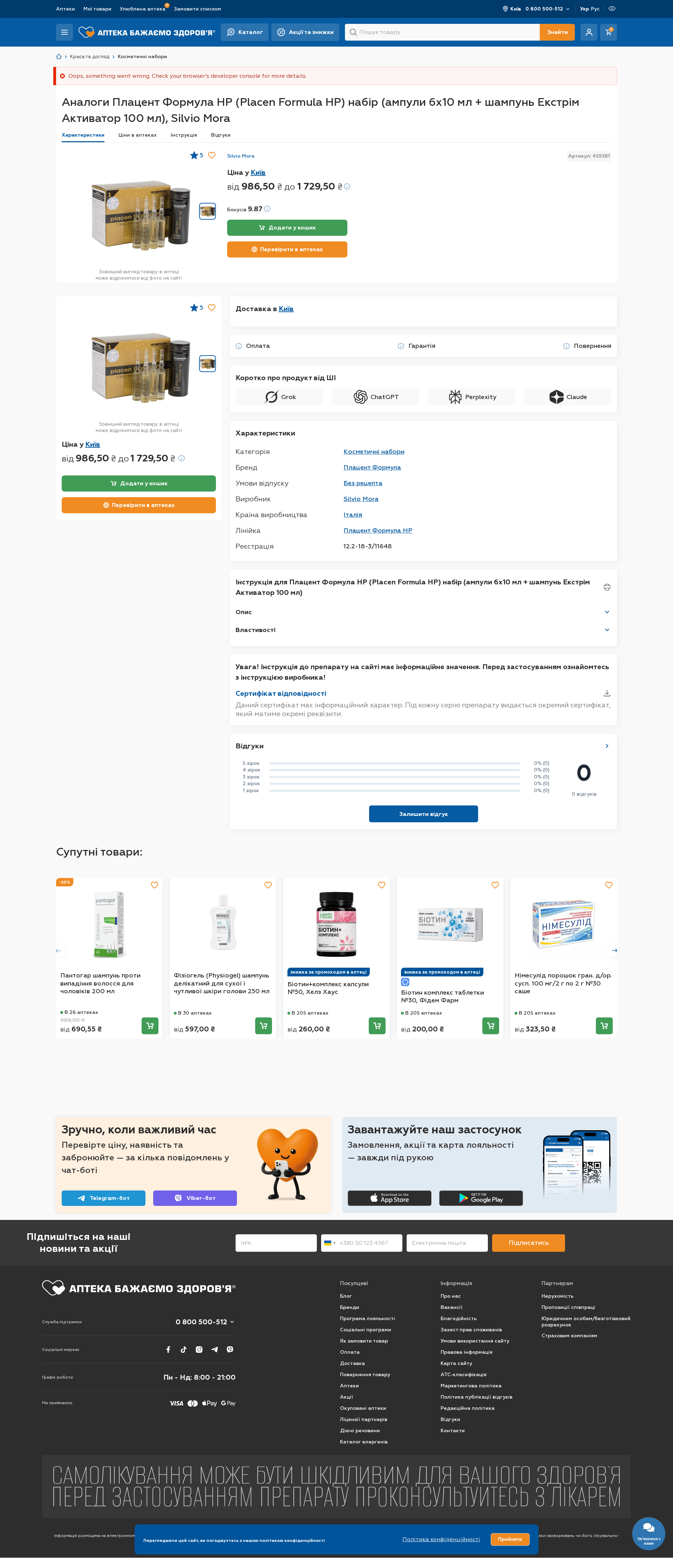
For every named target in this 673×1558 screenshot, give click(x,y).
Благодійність (459, 1319)
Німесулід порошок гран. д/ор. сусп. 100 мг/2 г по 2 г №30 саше (563, 983)
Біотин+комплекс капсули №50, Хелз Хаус (328, 988)
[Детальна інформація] (239, 346)
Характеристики (83, 135)
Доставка (352, 1363)
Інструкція (184, 135)
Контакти (453, 1431)
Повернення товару (365, 1375)
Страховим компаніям (569, 1336)
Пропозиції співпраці (568, 1307)
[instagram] (199, 1349)
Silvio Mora (240, 156)
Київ (515, 9)
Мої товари (97, 9)
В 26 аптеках (81, 1012)
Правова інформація (466, 1352)
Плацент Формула (372, 467)
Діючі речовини (360, 1431)
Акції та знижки (311, 32)
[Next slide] (615, 950)
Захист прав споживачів (471, 1330)
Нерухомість (557, 1296)
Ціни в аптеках (137, 135)
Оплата (350, 1352)
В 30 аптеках (195, 1013)
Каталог (250, 32)
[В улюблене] (212, 155)
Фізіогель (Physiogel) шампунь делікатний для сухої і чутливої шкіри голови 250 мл (222, 983)
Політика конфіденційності (441, 1539)
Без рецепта (363, 483)
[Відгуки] (607, 746)
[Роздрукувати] (607, 587)
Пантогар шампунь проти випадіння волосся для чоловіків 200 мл (100, 983)
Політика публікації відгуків (476, 1397)
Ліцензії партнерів (363, 1419)
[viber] (230, 1349)
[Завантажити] (607, 693)
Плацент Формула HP (378, 530)
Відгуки (221, 135)
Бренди (349, 1307)
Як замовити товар (364, 1341)
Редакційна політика (468, 1408)
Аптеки (65, 9)
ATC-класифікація (464, 1375)
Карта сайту (456, 1363)
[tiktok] (183, 1349)
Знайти (557, 32)
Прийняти (510, 1539)
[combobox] (329, 1243)
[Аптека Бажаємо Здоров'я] (59, 56)
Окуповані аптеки (363, 1408)
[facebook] (168, 1349)
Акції (346, 1397)
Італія (353, 515)
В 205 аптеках (310, 1013)
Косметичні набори (374, 451)
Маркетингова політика (471, 1386)
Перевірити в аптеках (291, 249)
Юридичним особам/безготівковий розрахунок (586, 1322)
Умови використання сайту (475, 1341)
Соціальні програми (365, 1330)
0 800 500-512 (544, 9)
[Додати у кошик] (150, 1025)
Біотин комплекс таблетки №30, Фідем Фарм (442, 996)
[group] (141, 215)
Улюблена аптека (142, 8)
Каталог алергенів (364, 1442)
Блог (346, 1296)
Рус (595, 9)
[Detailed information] (347, 186)
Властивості (256, 630)
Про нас (451, 1296)
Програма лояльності (367, 1319)
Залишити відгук (423, 814)
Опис (244, 612)
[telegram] (214, 1349)
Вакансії (451, 1307)
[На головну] (139, 1288)
